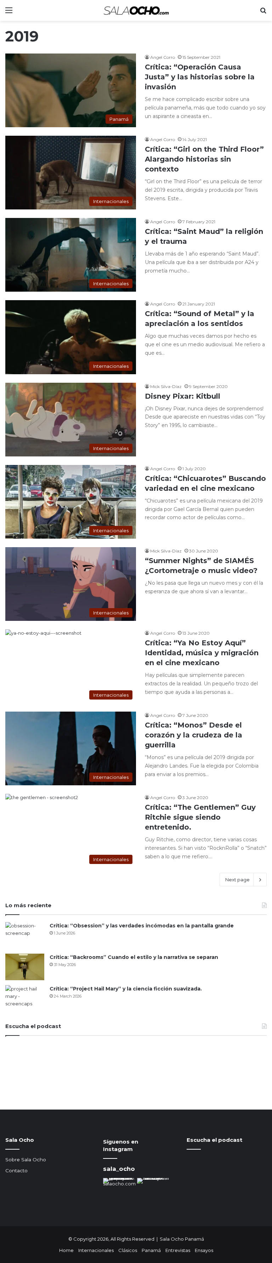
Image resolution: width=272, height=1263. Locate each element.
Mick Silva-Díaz (166, 386)
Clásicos (127, 1250)
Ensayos (204, 1250)
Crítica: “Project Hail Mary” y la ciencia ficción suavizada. (126, 989)
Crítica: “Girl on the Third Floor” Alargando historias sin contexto (204, 159)
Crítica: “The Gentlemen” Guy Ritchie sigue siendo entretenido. (200, 817)
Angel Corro (162, 57)
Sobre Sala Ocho (25, 1159)
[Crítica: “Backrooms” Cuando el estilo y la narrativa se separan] (24, 967)
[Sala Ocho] (136, 10)
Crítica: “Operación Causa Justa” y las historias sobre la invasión (200, 77)
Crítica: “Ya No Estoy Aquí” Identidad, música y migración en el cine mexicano (202, 653)
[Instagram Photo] (119, 1194)
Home (66, 1250)
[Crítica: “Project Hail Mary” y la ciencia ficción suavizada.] (24, 998)
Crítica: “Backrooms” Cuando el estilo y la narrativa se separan (134, 957)
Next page (237, 879)
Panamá (151, 1250)
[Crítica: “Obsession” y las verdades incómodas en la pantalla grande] (24, 935)
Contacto (16, 1170)
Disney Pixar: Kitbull (182, 396)
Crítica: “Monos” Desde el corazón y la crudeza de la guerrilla (193, 735)
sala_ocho (119, 1168)
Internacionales (96, 1250)
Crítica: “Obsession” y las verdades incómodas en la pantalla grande (142, 925)
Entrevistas (177, 1250)
